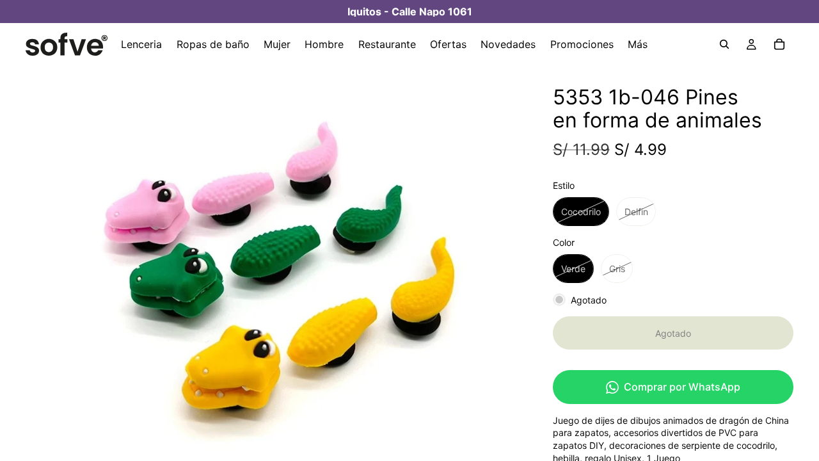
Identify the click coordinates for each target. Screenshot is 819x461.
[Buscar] (724, 44)
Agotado (673, 333)
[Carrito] (779, 44)
